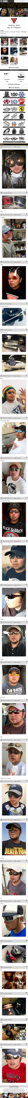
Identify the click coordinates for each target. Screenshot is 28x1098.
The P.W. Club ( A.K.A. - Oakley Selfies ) (12, 146)
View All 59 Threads (14, 1086)
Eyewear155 (7, 80)
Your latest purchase (7, 192)
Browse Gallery (14, 67)
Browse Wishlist (14, 87)
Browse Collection (14, 84)
